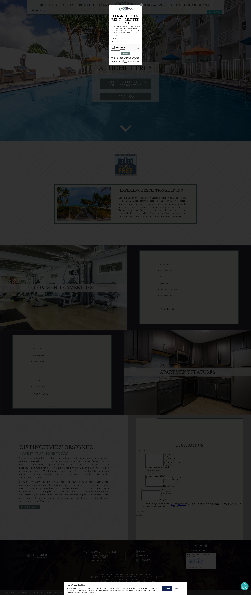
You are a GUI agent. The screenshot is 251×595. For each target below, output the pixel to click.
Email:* (114, 39)
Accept (167, 588)
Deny (177, 588)
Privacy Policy (93, 592)
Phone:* (115, 42)
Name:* (114, 36)
